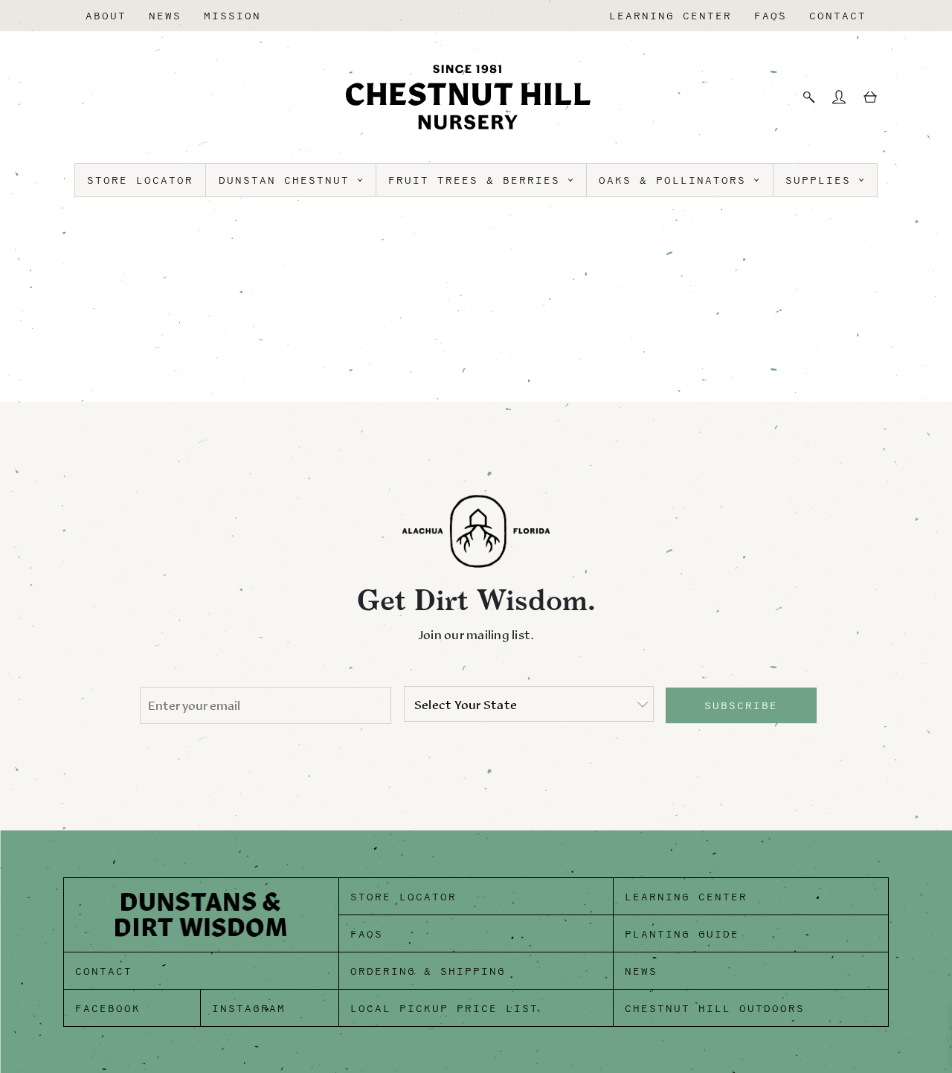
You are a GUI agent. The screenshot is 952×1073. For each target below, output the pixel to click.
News (165, 16)
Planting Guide (682, 934)
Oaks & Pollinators (676, 180)
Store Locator (140, 180)
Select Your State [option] (465, 704)
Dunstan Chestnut (288, 180)
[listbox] (529, 704)
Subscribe (741, 705)
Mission (232, 16)
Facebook (108, 1008)
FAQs (770, 16)
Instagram (249, 1008)
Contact (837, 16)
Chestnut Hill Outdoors (715, 1008)
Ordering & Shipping (428, 971)
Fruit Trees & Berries (478, 180)
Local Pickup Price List (444, 1008)
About (106, 16)
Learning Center (670, 16)
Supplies (822, 180)
